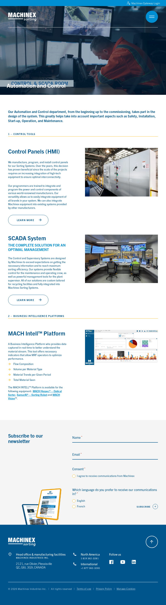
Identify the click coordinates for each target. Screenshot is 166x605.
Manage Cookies (126, 588)
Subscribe (144, 506)
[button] (27, 17)
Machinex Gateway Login (145, 3)
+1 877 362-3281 (90, 568)
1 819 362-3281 (90, 558)
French (81, 506)
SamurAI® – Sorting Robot (32, 394)
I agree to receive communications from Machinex (105, 476)
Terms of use (84, 588)
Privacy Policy (104, 588)
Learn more (25, 220)
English (81, 500)
